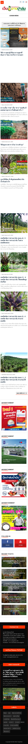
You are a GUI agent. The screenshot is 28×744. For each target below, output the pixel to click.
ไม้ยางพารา (6, 731)
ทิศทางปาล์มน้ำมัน (16, 713)
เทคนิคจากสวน (16, 728)
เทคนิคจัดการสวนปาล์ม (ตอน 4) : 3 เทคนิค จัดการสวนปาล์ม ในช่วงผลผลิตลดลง (13, 240)
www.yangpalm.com (13, 640)
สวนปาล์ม (6, 725)
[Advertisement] (14, 70)
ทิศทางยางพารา (7, 716)
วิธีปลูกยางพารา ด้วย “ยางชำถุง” (12, 145)
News (5, 713)
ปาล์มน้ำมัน (6, 719)
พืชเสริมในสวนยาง (15, 719)
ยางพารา (11, 722)
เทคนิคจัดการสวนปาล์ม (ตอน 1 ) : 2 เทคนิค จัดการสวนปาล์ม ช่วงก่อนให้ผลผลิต (13, 379)
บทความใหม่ (16, 716)
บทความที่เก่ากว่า (21, 393)
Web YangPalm (18, 742)
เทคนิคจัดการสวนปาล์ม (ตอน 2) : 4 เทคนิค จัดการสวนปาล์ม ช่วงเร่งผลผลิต (13, 318)
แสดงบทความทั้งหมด (14, 25)
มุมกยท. (5, 722)
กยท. (9, 713)
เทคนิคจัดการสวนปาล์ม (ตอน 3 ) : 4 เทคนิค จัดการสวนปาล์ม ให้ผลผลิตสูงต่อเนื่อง (14, 279)
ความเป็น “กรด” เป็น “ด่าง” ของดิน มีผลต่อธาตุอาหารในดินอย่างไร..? (13, 109)
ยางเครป (17, 722)
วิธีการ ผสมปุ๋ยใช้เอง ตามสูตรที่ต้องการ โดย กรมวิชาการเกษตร (12, 54)
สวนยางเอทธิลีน (14, 725)
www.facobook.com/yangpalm (16, 642)
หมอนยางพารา (7, 728)
